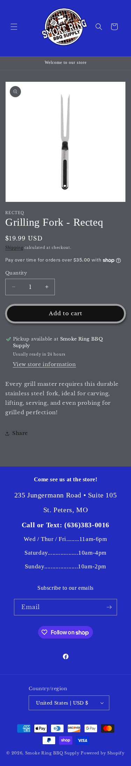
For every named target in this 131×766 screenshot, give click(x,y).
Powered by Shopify (103, 753)
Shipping (14, 247)
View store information (44, 364)
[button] (14, 26)
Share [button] (20, 433)
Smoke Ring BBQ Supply (52, 753)
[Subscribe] (109, 607)
